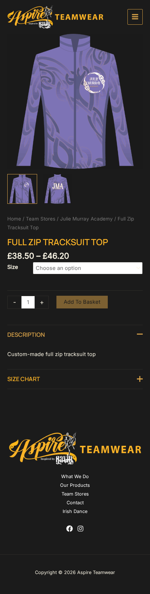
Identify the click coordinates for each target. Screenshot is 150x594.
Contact (75, 502)
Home (14, 219)
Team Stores (40, 219)
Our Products (75, 485)
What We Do (75, 476)
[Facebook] (69, 528)
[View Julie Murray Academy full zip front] (22, 189)
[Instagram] (80, 528)
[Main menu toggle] (135, 16)
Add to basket (82, 302)
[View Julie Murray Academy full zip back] (57, 189)
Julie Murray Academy (86, 219)
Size (12, 267)
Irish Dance (75, 511)
